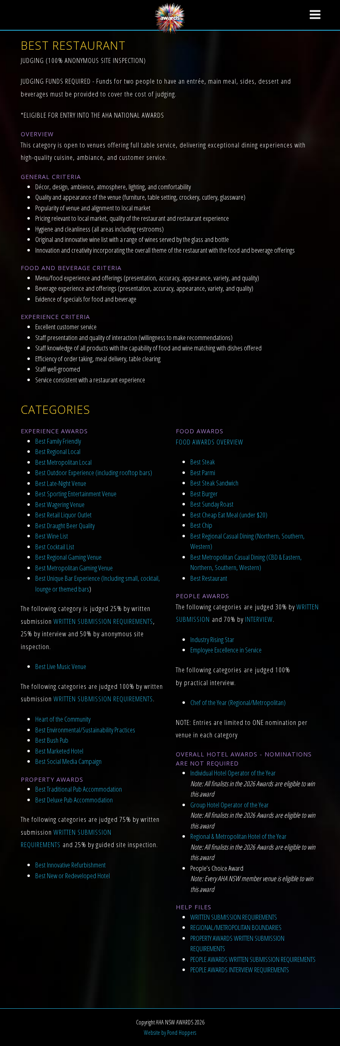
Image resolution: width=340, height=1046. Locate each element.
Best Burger (204, 493)
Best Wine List (51, 536)
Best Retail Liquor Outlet (63, 514)
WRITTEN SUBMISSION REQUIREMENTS (103, 621)
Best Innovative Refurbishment (70, 865)
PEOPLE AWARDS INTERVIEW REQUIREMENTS (239, 969)
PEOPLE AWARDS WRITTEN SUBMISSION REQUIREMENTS (253, 959)
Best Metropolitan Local (63, 462)
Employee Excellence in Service (226, 650)
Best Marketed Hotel (59, 751)
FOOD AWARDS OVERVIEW (209, 442)
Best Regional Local (57, 451)
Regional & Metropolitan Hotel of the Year (238, 836)
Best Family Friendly (58, 441)
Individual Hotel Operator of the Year (233, 773)
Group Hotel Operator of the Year (229, 804)
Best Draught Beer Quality (65, 525)
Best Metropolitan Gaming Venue (74, 568)
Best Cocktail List (54, 546)
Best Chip (201, 525)
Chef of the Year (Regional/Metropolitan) (238, 702)
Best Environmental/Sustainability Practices (85, 729)
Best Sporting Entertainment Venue (76, 493)
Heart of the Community (62, 719)
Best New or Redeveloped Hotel (72, 875)
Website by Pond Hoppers (170, 1032)
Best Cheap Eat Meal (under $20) (228, 514)
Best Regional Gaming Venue (68, 557)
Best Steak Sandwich (214, 483)
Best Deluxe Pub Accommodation (74, 799)
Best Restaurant (208, 578)
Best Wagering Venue (60, 504)
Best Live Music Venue (60, 666)
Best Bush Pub (51, 740)
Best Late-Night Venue (60, 483)
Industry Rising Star (212, 639)
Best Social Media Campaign (68, 761)
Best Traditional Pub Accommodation (78, 789)
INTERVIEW (259, 619)
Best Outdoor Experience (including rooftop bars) (93, 472)
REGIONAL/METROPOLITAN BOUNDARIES (236, 927)
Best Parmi (202, 472)
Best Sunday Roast (211, 504)
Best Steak (202, 461)
